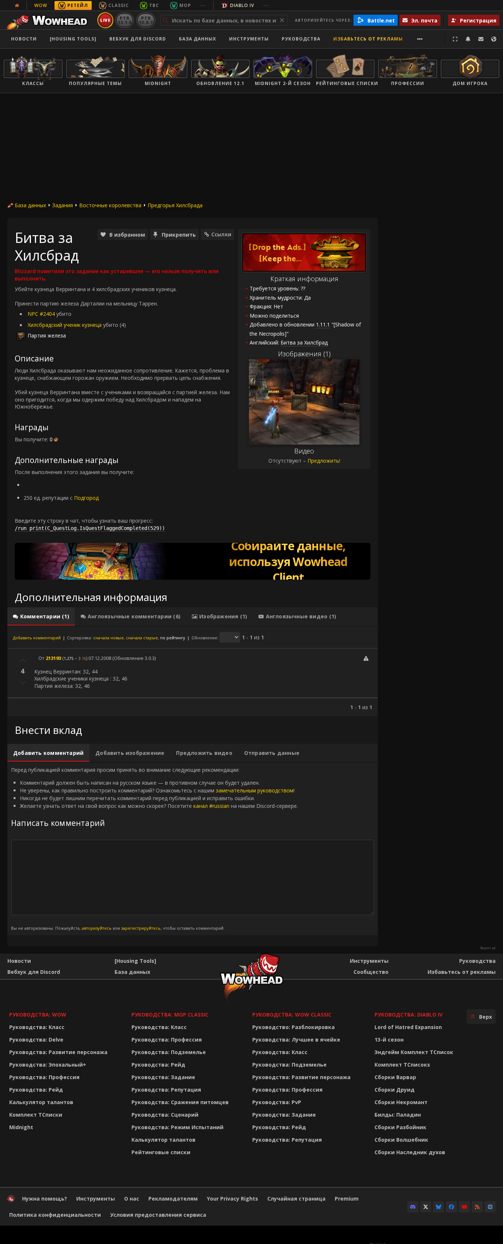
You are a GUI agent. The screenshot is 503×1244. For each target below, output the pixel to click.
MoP (185, 5)
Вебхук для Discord (137, 39)
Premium (347, 1198)
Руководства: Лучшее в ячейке (296, 1039)
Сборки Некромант (401, 1102)
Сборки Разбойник (400, 1127)
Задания (62, 205)
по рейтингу (172, 637)
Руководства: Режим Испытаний (177, 1127)
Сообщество (370, 971)
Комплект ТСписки (35, 1114)
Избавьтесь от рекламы (368, 39)
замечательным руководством (254, 790)
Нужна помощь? (44, 1198)
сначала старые (142, 637)
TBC (154, 5)
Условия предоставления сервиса (158, 1214)
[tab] (41, 616)
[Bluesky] (438, 1206)
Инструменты (369, 960)
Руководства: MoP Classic (169, 1014)
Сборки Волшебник (401, 1139)
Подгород (86, 497)
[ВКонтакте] (490, 1206)
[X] (425, 1206)
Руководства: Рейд (36, 1089)
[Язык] (493, 39)
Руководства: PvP (276, 1102)
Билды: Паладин (397, 1114)
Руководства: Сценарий (164, 1114)
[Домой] (49, 20)
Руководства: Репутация (166, 1089)
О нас (131, 1198)
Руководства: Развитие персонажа (58, 1052)
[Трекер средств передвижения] (192, 561)
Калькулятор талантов (41, 1102)
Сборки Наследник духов (409, 1152)
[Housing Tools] (135, 960)
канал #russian (211, 805)
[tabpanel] (192, 671)
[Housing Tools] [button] (73, 39)
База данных (197, 39)
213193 (53, 658)
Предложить (323, 460)
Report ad (488, 948)
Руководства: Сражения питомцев (180, 1102)
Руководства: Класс (36, 1027)
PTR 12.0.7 (145, 20)
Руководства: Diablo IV (408, 1014)
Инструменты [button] (249, 39)
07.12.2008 (99, 658)
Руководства (301, 39)
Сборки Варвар (395, 1077)
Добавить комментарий (37, 637)
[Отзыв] (480, 39)
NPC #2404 (41, 313)
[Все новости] (17, 5)
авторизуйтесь (97, 928)
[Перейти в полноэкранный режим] (455, 39)
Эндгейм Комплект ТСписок (413, 1052)
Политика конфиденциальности (55, 1214)
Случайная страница (296, 1198)
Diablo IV (242, 5)
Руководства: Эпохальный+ (47, 1064)
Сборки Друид (394, 1089)
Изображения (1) (304, 353)
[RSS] (477, 1206)
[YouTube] (464, 1206)
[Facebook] (451, 1206)
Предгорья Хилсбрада (175, 205)
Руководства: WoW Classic (291, 1014)
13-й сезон (389, 1039)
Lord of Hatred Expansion (408, 1027)
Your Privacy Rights (232, 1198)
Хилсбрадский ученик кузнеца (65, 324)
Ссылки (221, 234)
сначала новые (108, 637)
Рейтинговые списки (160, 1152)
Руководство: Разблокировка (293, 1027)
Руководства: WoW (37, 1014)
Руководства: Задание (163, 1077)
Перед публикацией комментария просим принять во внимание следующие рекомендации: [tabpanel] (154, 848)
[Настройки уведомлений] (468, 39)
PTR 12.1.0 (124, 20)
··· (203, 5)
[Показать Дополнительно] (420, 39)
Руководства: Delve (36, 1039)
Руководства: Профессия (44, 1077)
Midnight (21, 1127)
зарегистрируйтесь (141, 928)
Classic (118, 5)
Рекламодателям (173, 1198)
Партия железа (47, 335)
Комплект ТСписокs (402, 1064)
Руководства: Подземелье (168, 1052)
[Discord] (412, 1206)
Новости (24, 39)
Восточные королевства (110, 205)
